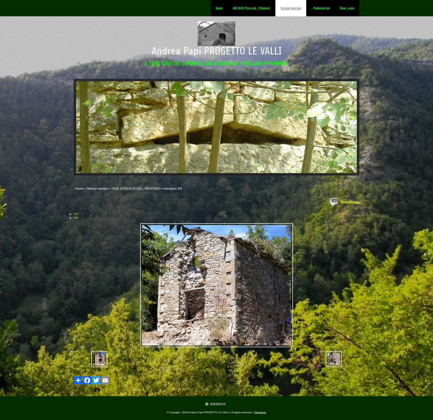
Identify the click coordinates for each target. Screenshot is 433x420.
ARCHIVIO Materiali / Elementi (251, 8)
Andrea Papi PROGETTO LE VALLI (217, 51)
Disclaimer (260, 412)
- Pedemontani (320, 8)
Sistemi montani (290, 8)
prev (90, 127)
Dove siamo (347, 8)
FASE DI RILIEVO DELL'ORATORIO (136, 188)
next (343, 127)
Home (219, 8)
